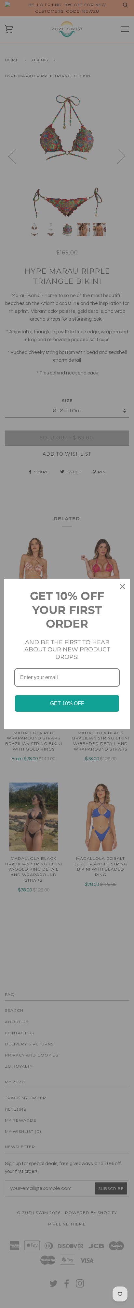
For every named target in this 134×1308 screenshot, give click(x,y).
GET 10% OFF (67, 703)
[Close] (122, 586)
